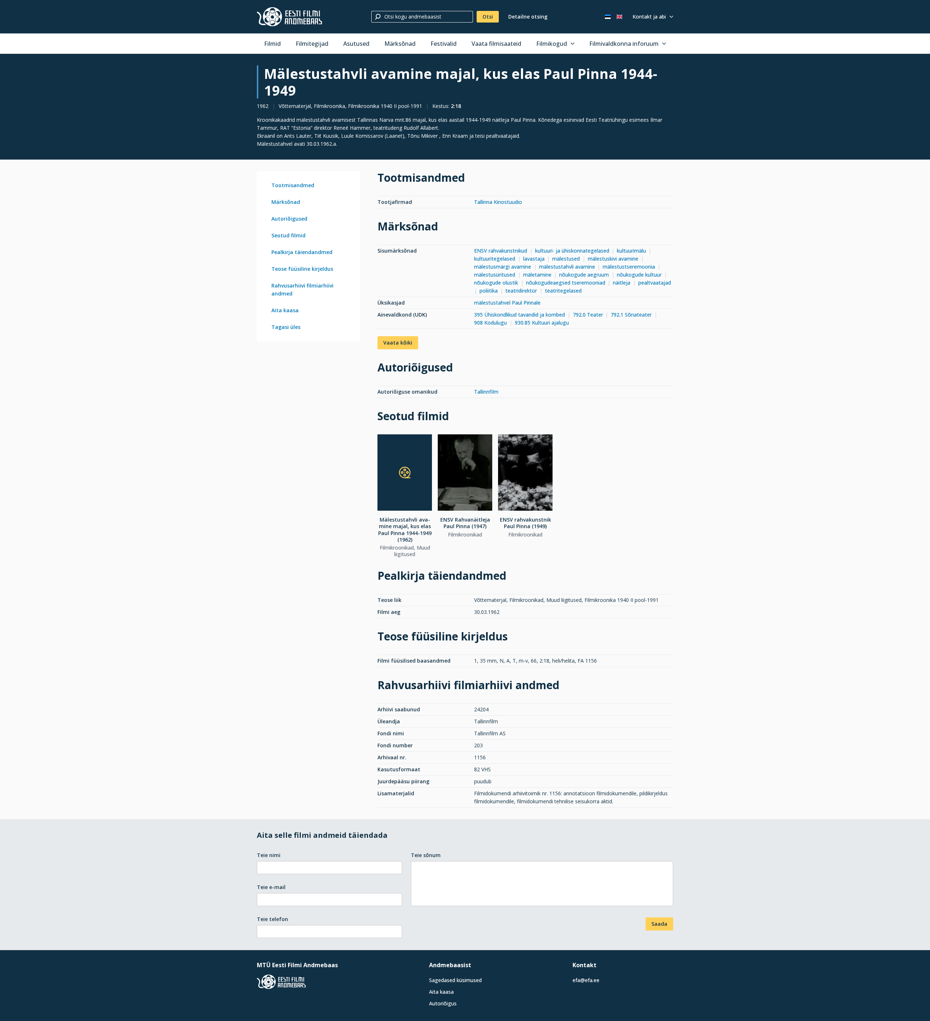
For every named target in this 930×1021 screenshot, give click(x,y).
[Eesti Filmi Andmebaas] (289, 17)
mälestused (566, 258)
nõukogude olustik (496, 282)
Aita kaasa (285, 310)
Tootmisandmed (292, 185)
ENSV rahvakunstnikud (500, 250)
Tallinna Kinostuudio (498, 201)
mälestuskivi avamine (613, 258)
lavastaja (534, 258)
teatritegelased (563, 290)
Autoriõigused (289, 218)
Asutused (356, 44)
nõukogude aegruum (584, 274)
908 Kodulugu (490, 322)
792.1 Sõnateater (631, 314)
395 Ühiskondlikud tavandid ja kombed (519, 314)
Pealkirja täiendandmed (301, 252)
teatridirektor (521, 290)
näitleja (621, 282)
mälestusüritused (494, 274)
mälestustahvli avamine (567, 266)
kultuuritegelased (494, 258)
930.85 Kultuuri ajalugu (542, 322)
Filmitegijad (312, 44)
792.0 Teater (588, 314)
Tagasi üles (285, 326)
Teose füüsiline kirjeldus (302, 268)
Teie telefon (272, 919)
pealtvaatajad (654, 282)
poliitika (489, 290)
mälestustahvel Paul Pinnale (507, 302)
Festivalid (443, 44)
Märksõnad (400, 44)
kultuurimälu (631, 250)
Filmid (272, 44)
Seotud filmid (288, 235)
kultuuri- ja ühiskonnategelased (572, 250)
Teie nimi (268, 855)
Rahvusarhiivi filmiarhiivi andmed (302, 289)
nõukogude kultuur (639, 274)
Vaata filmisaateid (496, 44)
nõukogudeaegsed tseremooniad (565, 282)
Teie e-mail (271, 887)
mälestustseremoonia (629, 266)
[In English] (619, 17)
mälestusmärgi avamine (502, 266)
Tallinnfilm (486, 391)
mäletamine (537, 274)
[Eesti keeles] (608, 17)
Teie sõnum (426, 855)
